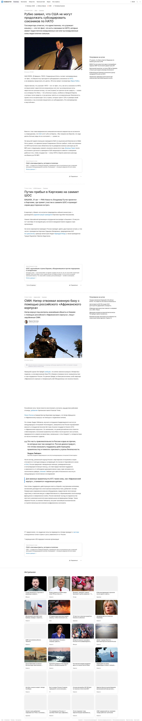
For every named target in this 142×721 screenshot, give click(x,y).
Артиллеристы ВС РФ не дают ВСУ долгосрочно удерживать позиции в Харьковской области (100, 304)
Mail (2, 719)
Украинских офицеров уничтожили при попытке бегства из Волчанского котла (101, 77)
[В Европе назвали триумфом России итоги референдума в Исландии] (83, 635)
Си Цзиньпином (29, 233)
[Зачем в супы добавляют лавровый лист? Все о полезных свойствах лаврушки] (35, 706)
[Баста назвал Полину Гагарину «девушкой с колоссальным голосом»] (59, 682)
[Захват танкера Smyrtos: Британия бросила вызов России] (106, 635)
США (40, 134)
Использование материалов (119, 719)
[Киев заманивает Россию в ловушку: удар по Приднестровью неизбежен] (59, 635)
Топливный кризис (60, 6)
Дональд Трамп (70, 148)
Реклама (12, 719)
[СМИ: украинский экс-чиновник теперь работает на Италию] (106, 706)
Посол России (29, 415)
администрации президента (43, 214)
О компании (7, 719)
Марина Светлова (34, 321)
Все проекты (18, 719)
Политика (41, 10)
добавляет (34, 410)
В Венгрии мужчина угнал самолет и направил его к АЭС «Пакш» (103, 309)
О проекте (80, 719)
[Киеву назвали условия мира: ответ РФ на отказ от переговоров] (59, 587)
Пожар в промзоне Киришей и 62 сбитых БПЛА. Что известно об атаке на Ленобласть (102, 300)
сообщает (47, 371)
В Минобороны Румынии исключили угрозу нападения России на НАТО (102, 73)
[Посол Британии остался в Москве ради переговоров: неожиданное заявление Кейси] (35, 658)
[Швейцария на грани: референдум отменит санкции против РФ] (106, 658)
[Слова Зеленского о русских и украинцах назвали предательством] (35, 587)
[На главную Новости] (7, 2)
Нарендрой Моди (60, 233)
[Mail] (2, 2)
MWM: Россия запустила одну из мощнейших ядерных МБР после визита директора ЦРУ (102, 64)
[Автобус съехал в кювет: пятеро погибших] (35, 682)
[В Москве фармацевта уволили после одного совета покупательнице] (106, 587)
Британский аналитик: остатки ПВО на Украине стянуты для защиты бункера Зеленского (103, 69)
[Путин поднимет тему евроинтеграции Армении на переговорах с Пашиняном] (83, 706)
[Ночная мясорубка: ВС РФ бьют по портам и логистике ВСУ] (83, 682)
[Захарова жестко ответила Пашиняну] (106, 611)
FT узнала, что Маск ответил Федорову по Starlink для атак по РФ (101, 60)
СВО (50, 6)
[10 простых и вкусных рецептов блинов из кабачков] (83, 611)
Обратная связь (129, 719)
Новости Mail (37, 297)
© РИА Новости (37, 188)
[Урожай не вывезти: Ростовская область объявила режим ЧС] (59, 658)
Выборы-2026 (31, 6)
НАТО (71, 78)
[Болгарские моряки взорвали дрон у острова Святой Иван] (83, 658)
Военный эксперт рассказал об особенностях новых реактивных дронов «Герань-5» (102, 317)
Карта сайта (136, 719)
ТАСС (36, 10)
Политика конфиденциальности (104, 719)
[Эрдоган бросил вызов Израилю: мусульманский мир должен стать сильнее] (106, 682)
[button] (53, 53)
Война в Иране (42, 6)
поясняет (43, 471)
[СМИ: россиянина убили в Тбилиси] (35, 635)
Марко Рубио (75, 81)
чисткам (76, 532)
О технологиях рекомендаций (90, 719)
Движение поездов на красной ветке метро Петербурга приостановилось (102, 313)
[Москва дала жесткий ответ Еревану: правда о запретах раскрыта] (35, 611)
